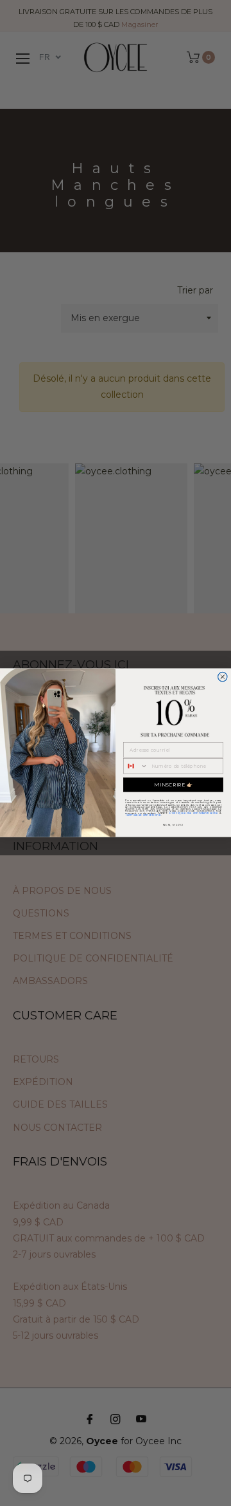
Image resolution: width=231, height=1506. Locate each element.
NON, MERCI (173, 824)
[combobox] (136, 766)
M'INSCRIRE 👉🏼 (173, 785)
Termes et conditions (143, 815)
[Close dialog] (222, 677)
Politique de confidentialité (193, 813)
